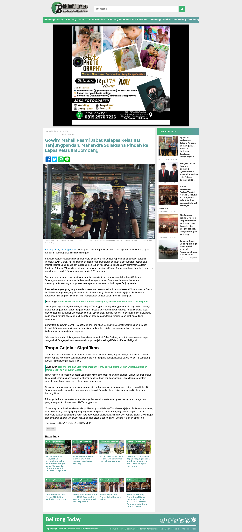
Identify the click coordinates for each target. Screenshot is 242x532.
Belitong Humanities (59, 131)
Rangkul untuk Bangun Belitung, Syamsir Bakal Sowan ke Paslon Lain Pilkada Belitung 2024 (189, 171)
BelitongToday (52, 249)
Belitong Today (53, 19)
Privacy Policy (116, 529)
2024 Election (97, 19)
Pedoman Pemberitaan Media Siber (153, 529)
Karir (194, 529)
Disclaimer (130, 529)
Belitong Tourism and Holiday (168, 19)
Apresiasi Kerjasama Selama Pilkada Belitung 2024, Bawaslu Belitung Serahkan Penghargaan (188, 147)
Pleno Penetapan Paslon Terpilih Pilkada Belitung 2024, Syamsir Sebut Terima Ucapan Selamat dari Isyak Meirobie (178, 197)
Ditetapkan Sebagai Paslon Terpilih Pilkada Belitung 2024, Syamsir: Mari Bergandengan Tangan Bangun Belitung (188, 225)
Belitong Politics (76, 19)
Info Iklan (185, 529)
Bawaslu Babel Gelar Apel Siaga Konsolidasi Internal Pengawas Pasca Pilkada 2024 (188, 248)
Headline (50, 429)
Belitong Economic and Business (128, 19)
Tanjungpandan (68, 249)
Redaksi (175, 529)
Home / (48, 131)
